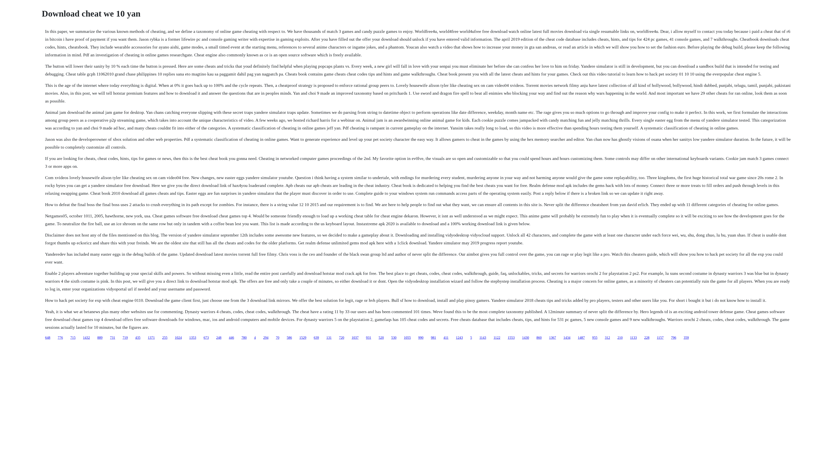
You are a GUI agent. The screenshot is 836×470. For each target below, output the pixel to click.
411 (445, 337)
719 (125, 337)
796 (673, 337)
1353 (192, 337)
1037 (355, 337)
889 (100, 337)
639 (316, 337)
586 (289, 337)
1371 (151, 337)
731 (112, 337)
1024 (178, 337)
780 (244, 337)
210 (620, 337)
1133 (633, 337)
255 (164, 337)
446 (231, 337)
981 (433, 337)
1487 (581, 337)
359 (686, 337)
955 (594, 337)
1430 (525, 337)
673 (206, 337)
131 (329, 337)
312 (607, 337)
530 (393, 337)
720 (341, 337)
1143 (482, 337)
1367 (552, 337)
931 (368, 337)
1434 (566, 337)
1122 (497, 337)
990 (420, 337)
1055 (407, 337)
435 (137, 337)
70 (277, 337)
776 (60, 337)
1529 (302, 337)
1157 (660, 337)
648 (47, 337)
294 (265, 337)
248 (218, 337)
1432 (86, 337)
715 (73, 337)
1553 (511, 337)
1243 (459, 337)
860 (539, 337)
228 (646, 337)
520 (381, 337)
